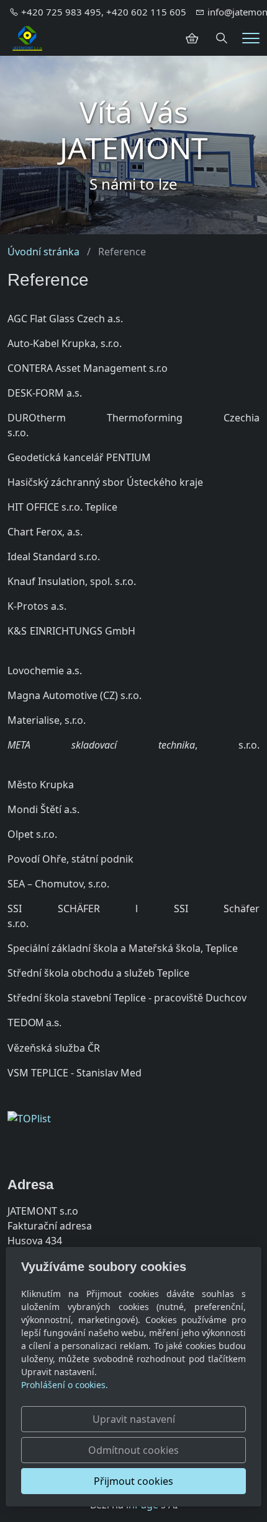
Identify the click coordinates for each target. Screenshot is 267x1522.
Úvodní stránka (43, 251)
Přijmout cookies (133, 1481)
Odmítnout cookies (133, 1450)
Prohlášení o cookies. (64, 1385)
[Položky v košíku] (192, 38)
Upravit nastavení (134, 1419)
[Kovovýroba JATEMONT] (27, 37)
